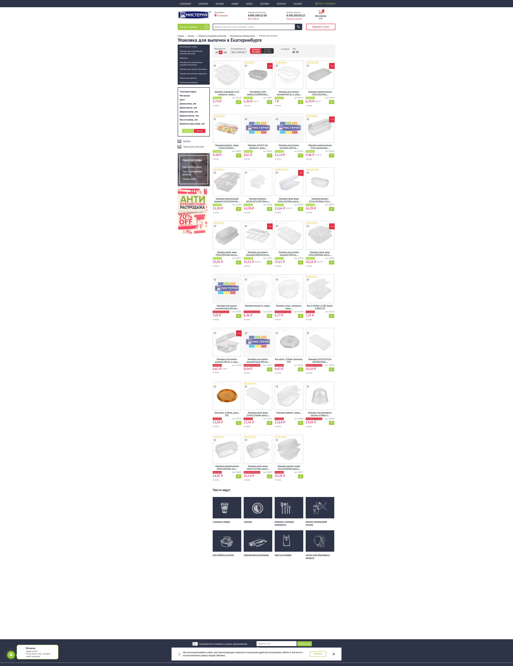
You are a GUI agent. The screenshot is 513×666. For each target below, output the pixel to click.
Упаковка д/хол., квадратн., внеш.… (289, 307)
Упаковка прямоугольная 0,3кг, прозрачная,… (320, 146)
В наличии (285, 49)
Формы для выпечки (188, 78)
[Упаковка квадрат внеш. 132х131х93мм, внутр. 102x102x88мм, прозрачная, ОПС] (289, 449)
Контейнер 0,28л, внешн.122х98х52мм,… (258, 93)
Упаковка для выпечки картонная (193, 73)
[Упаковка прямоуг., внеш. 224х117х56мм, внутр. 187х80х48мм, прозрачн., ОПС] (227, 128)
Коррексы (184, 58)
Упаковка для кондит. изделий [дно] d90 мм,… (226, 307)
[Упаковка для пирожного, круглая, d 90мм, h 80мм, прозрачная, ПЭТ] (320, 396)
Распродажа (188, 178)
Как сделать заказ (192, 166)
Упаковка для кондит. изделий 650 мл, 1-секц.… (289, 93)
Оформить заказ (320, 26)
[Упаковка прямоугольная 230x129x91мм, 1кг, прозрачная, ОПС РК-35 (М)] (227, 449)
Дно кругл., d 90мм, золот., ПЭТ (227, 414)
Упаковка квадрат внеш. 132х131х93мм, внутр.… (288, 467)
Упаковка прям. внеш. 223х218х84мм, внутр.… (320, 253)
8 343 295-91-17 (295, 15)
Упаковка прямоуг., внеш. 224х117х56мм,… (227, 146)
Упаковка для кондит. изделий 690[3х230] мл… (258, 253)
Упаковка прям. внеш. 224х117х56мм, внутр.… (258, 414)
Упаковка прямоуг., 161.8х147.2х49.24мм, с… (258, 200)
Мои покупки (320, 16)
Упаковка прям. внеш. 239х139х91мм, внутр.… (227, 253)
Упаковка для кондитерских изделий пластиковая (191, 63)
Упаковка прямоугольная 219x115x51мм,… (320, 93)
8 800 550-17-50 (257, 15)
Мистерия (194, 15)
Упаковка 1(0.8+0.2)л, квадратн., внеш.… (258, 146)
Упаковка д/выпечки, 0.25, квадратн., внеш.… (227, 93)
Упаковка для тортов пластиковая (193, 69)
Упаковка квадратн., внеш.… (258, 305)
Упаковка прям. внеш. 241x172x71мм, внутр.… (258, 467)
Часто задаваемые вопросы (192, 173)
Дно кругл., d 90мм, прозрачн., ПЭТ (289, 360)
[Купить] (238, 102)
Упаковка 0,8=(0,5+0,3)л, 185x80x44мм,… (320, 360)
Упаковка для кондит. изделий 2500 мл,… (289, 253)
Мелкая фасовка (267, 51)
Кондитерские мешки (188, 46)
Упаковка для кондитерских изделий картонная (191, 52)
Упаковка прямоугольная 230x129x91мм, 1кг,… (227, 467)
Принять (318, 653)
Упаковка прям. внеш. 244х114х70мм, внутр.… (289, 200)
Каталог (188, 26)
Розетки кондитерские (189, 82)
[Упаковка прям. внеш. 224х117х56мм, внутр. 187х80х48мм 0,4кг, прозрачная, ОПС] (258, 396)
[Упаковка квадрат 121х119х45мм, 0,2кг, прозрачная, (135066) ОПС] (320, 182)
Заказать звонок (294, 19)
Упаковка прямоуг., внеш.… (289, 412)
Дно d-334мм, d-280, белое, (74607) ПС (320, 307)
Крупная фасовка (256, 51)
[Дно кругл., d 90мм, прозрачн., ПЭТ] (289, 342)
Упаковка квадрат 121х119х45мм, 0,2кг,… (320, 200)
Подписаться (304, 643)
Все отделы (253, 19)
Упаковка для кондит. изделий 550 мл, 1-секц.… (227, 360)
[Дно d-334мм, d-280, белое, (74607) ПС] (320, 289)
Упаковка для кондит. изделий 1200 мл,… (289, 146)
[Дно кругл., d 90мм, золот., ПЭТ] (227, 396)
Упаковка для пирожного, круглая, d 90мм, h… (320, 414)
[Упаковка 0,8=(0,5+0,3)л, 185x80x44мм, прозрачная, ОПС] (320, 342)
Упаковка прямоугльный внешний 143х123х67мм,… (227, 200)
